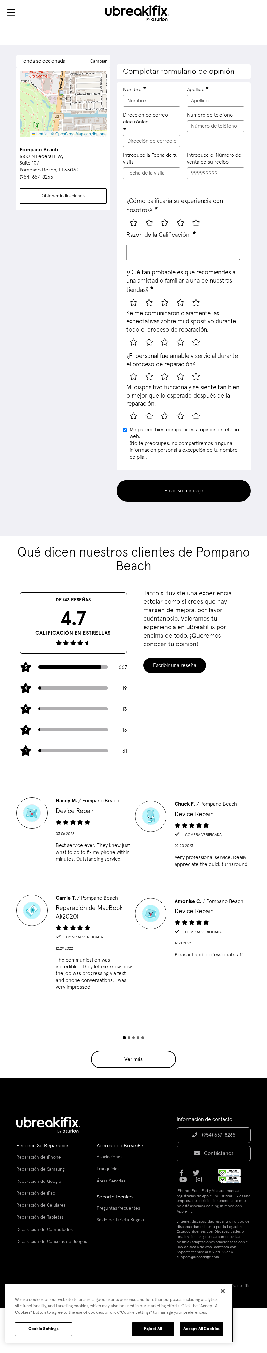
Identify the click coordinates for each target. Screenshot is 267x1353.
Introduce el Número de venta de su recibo (214, 159)
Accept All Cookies (201, 1329)
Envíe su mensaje (183, 490)
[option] (74, 832)
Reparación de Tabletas (39, 1217)
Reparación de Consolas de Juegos (51, 1241)
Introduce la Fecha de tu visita (150, 159)
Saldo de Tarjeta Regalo (120, 1220)
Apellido (195, 89)
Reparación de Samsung (40, 1169)
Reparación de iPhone (38, 1157)
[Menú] (11, 13)
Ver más (133, 1059)
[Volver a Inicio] (141, 13)
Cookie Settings (43, 1329)
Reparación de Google (38, 1181)
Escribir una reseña (174, 665)
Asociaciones (109, 1157)
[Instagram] (200, 1182)
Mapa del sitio (239, 1286)
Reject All (153, 1329)
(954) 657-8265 (36, 177)
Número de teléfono (210, 115)
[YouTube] (185, 1182)
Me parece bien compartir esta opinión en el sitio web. (184, 443)
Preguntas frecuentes (118, 1208)
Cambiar (98, 61)
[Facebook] (183, 1175)
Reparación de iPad (35, 1193)
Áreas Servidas (111, 1181)
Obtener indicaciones (63, 196)
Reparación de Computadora (45, 1229)
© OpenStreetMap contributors (78, 133)
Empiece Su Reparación (43, 1145)
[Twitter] (198, 1175)
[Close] (223, 1291)
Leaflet (42, 133)
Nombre (132, 89)
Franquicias (108, 1169)
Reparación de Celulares (40, 1205)
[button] (63, 97)
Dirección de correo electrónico (145, 118)
